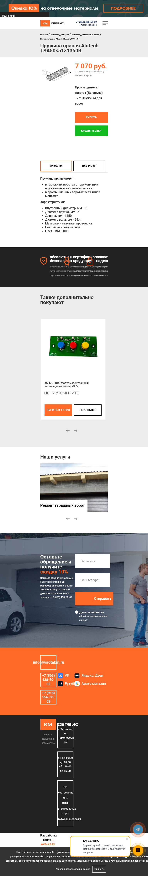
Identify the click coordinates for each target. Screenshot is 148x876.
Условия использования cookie (73, 869)
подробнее (88, 410)
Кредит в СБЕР (91, 130)
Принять (99, 869)
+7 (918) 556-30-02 (88, 25)
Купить (91, 117)
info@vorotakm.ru (48, 662)
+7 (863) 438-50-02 (86, 22)
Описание (56, 165)
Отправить (102, 599)
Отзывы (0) (89, 165)
